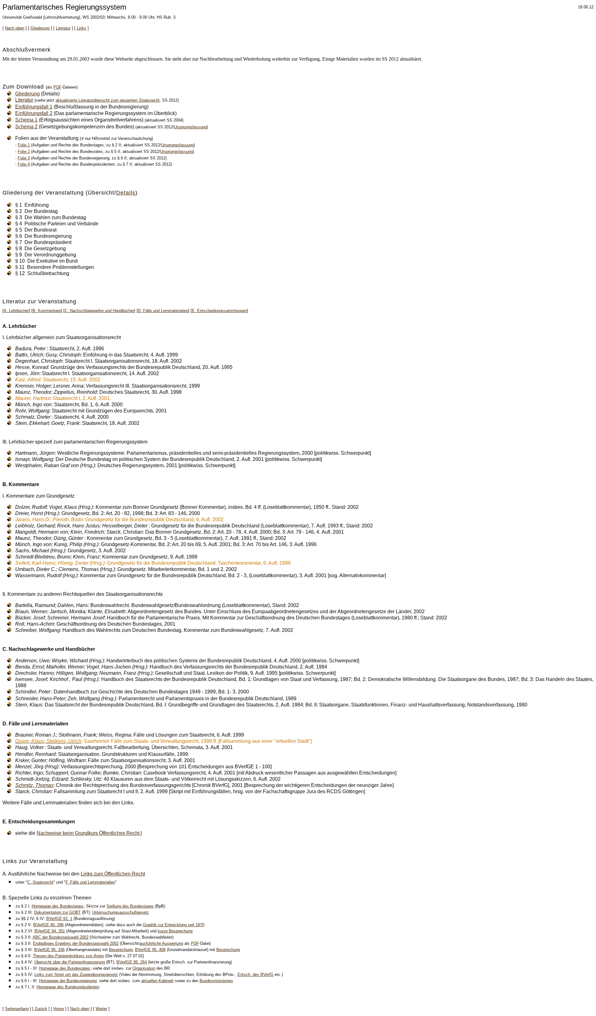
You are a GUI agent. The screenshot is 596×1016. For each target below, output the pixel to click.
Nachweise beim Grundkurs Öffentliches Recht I (89, 833)
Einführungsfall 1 (33, 106)
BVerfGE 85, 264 (131, 962)
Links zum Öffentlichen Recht (113, 873)
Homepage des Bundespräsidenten (68, 987)
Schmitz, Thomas (34, 785)
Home (58, 1008)
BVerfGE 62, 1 (59, 918)
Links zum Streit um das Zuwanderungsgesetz (76, 974)
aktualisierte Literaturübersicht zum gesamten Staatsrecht (108, 100)
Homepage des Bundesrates (64, 968)
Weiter (101, 1008)
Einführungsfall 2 (33, 113)
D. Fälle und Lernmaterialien (163, 310)
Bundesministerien (216, 980)
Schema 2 (26, 126)
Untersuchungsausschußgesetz (120, 912)
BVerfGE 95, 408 (150, 949)
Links (81, 28)
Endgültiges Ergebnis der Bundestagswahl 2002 (76, 943)
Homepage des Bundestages (58, 906)
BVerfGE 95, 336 (49, 949)
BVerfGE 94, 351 (49, 931)
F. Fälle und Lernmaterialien (90, 882)
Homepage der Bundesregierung (68, 980)
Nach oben (14, 28)
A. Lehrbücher (16, 310)
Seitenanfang (17, 1008)
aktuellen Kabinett (157, 980)
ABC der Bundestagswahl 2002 (60, 937)
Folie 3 (24, 158)
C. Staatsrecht (40, 882)
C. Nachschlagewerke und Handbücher (99, 310)
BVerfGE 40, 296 (48, 924)
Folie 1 (24, 145)
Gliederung (40, 28)
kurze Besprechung (175, 931)
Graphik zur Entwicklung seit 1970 (173, 924)
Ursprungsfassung (190, 127)
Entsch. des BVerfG (255, 974)
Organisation (144, 968)
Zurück (41, 1008)
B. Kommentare (47, 310)
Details (125, 193)
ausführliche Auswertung (161, 943)
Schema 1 (26, 119)
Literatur (63, 28)
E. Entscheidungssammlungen (219, 310)
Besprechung (121, 949)
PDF (57, 87)
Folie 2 (24, 151)
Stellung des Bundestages (130, 906)
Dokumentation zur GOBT (57, 912)
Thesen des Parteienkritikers (68, 956)
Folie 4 (24, 164)
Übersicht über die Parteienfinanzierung (69, 962)
